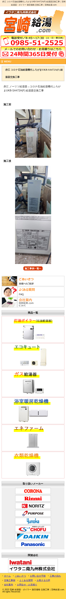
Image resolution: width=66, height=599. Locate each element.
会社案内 (8, 584)
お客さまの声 (43, 580)
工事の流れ (55, 576)
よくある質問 (26, 580)
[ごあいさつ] (21, 285)
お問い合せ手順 (38, 576)
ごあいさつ (20, 576)
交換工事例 (9, 580)
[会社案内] (21, 306)
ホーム (7, 576)
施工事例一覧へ (33, 268)
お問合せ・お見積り (27, 584)
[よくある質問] (21, 295)
